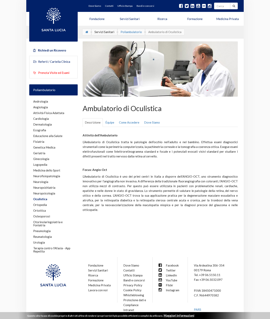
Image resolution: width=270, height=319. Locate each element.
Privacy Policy (132, 285)
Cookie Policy (132, 290)
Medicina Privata (227, 19)
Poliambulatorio (131, 32)
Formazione (195, 19)
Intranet (128, 310)
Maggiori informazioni (179, 315)
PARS (197, 309)
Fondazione (97, 19)
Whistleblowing (133, 295)
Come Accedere (129, 122)
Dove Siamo (152, 122)
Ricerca (162, 19)
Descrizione (93, 122)
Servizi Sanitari (130, 19)
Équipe (109, 122)
